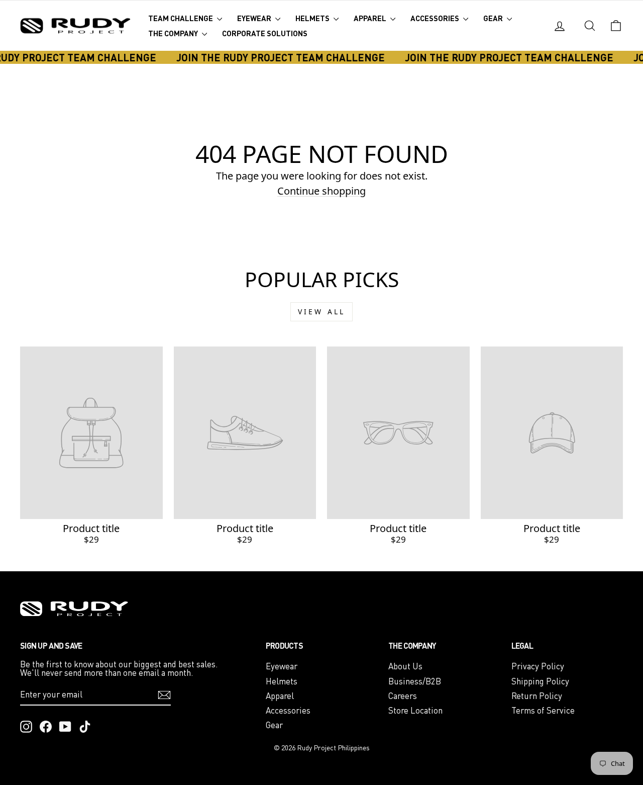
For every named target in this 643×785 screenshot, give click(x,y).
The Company (173, 33)
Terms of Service (543, 710)
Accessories (435, 18)
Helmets (313, 18)
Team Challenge (181, 18)
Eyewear (255, 18)
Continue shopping (321, 191)
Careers (402, 695)
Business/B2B (414, 681)
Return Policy (536, 695)
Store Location (415, 710)
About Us (405, 666)
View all (322, 311)
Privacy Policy (537, 666)
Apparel (371, 18)
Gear (493, 18)
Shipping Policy (540, 681)
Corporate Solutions (264, 33)
